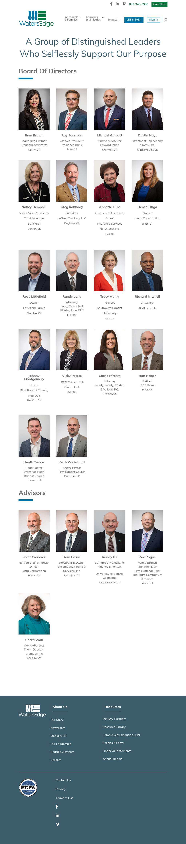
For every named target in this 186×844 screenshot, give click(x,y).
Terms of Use (64, 798)
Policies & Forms (114, 743)
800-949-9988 (138, 4)
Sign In (153, 20)
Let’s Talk (134, 20)
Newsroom (57, 728)
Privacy (61, 789)
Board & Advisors (62, 752)
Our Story (56, 720)
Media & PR (58, 736)
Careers (55, 760)
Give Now (159, 4)
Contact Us (63, 780)
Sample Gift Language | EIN (121, 735)
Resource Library (114, 727)
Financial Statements (117, 751)
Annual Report (112, 759)
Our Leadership (60, 744)
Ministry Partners (114, 719)
